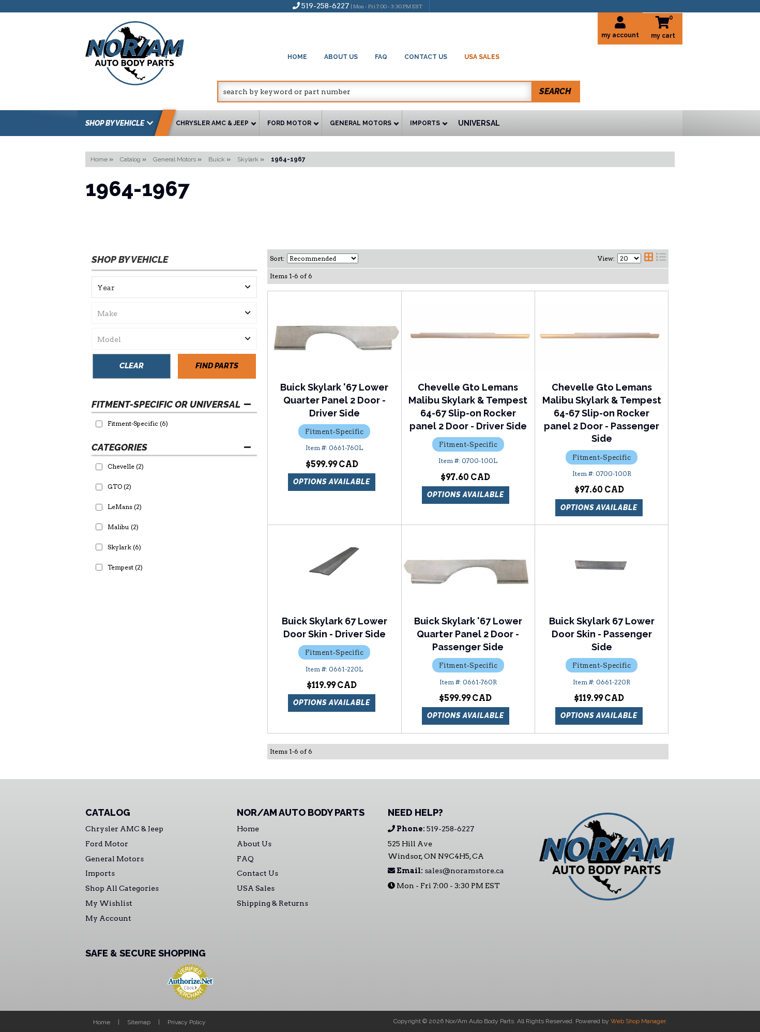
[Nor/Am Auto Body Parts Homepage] (151, 51)
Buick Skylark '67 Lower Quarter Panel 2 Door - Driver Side (334, 400)
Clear (131, 365)
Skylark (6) (124, 547)
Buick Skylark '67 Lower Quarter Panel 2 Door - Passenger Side (468, 634)
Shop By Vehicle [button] (114, 123)
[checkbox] (99, 424)
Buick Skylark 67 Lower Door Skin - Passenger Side (602, 634)
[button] (398, 91)
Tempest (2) (125, 567)
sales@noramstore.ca (449, 870)
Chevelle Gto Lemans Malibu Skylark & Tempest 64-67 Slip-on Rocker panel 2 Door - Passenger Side (601, 413)
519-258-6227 (434, 829)
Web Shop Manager (638, 1021)
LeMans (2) (125, 507)
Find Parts (216, 365)
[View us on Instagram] (459, 6)
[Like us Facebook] (442, 6)
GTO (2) (119, 486)
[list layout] (661, 258)
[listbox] (174, 287)
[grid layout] (648, 258)
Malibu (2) (123, 527)
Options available (331, 481)
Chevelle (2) (126, 466)
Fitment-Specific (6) (138, 423)
